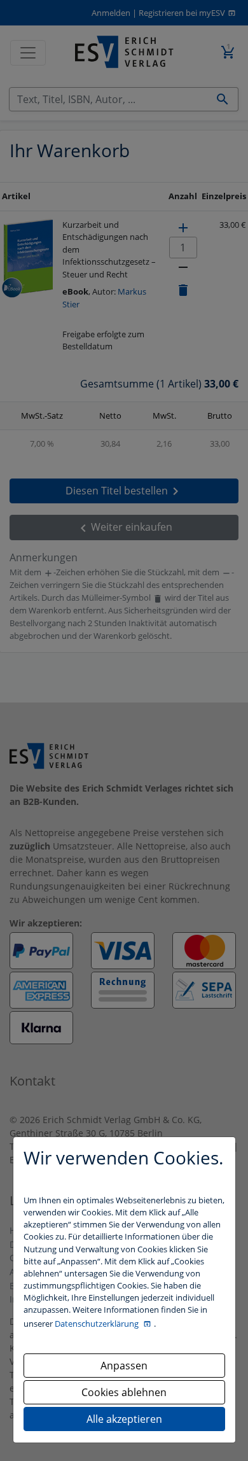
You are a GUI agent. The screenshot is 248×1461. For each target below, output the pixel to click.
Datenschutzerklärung (98, 1323)
